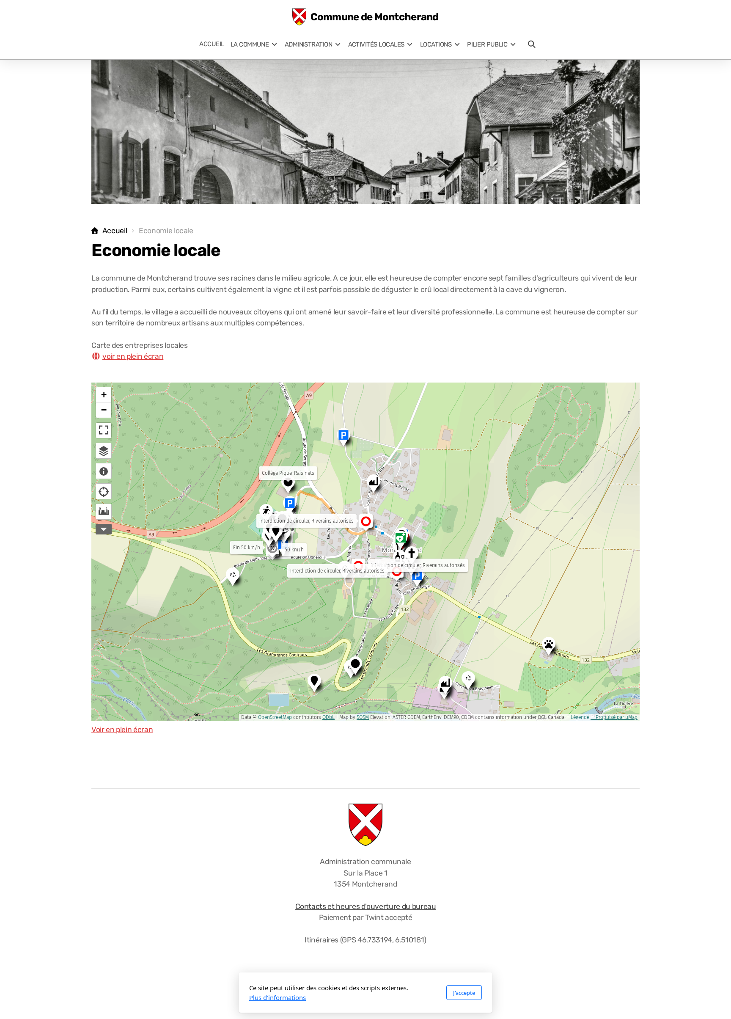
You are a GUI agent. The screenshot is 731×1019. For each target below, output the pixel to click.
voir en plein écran (132, 356)
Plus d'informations (277, 997)
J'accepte (464, 993)
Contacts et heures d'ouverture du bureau (365, 906)
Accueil (114, 230)
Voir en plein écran (122, 729)
